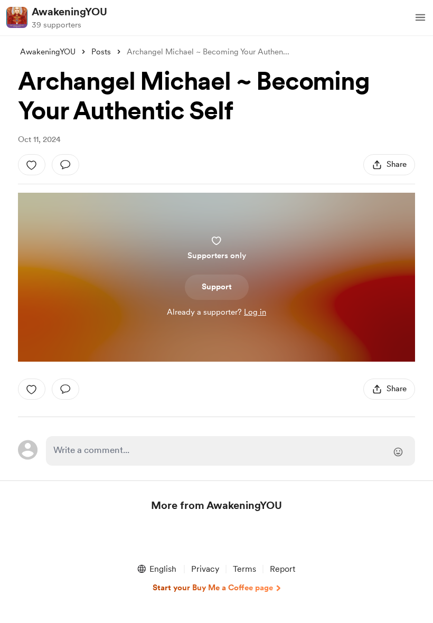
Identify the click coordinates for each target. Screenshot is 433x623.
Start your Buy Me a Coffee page (213, 587)
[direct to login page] (230, 451)
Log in (255, 312)
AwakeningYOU (69, 11)
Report (282, 569)
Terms (244, 569)
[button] (420, 17)
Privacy (205, 569)
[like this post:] (31, 164)
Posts (101, 51)
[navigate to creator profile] (16, 17)
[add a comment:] (65, 164)
